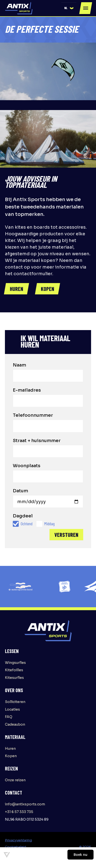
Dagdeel (23, 516)
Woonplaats (26, 465)
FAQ (8, 717)
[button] (68, 8)
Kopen (11, 756)
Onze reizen (15, 780)
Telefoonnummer (33, 415)
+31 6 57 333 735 (19, 812)
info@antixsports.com (25, 804)
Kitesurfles (14, 677)
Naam (19, 365)
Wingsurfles (15, 662)
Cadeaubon (15, 724)
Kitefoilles (14, 670)
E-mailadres (27, 390)
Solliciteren (15, 702)
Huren (10, 748)
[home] (18, 8)
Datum (20, 491)
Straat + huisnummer (37, 440)
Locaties (12, 709)
